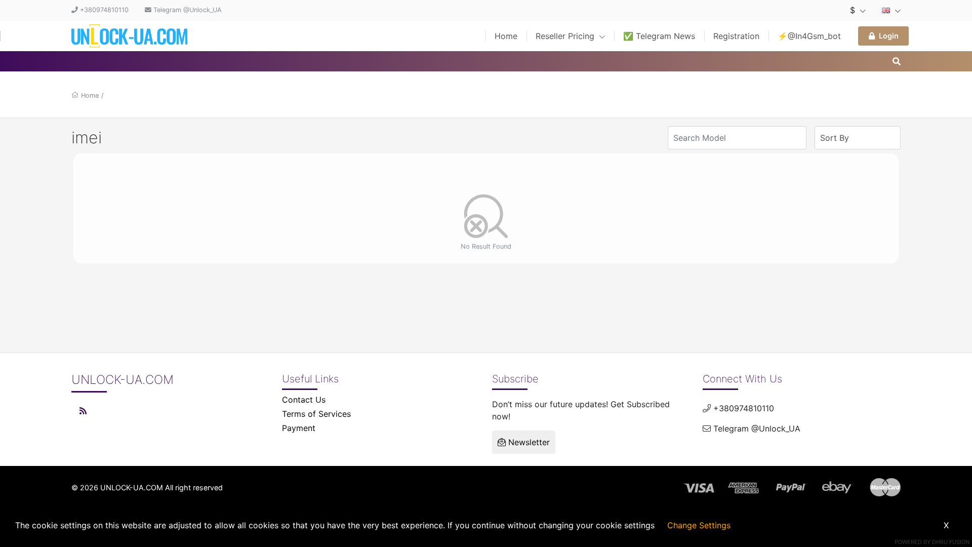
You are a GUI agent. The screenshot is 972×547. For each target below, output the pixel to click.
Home (506, 36)
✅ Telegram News (659, 36)
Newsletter (528, 442)
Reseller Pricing (566, 36)
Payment (298, 428)
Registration (736, 36)
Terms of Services (316, 414)
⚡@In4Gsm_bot (809, 36)
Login (889, 35)
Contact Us (304, 400)
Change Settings (699, 525)
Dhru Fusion (950, 541)
